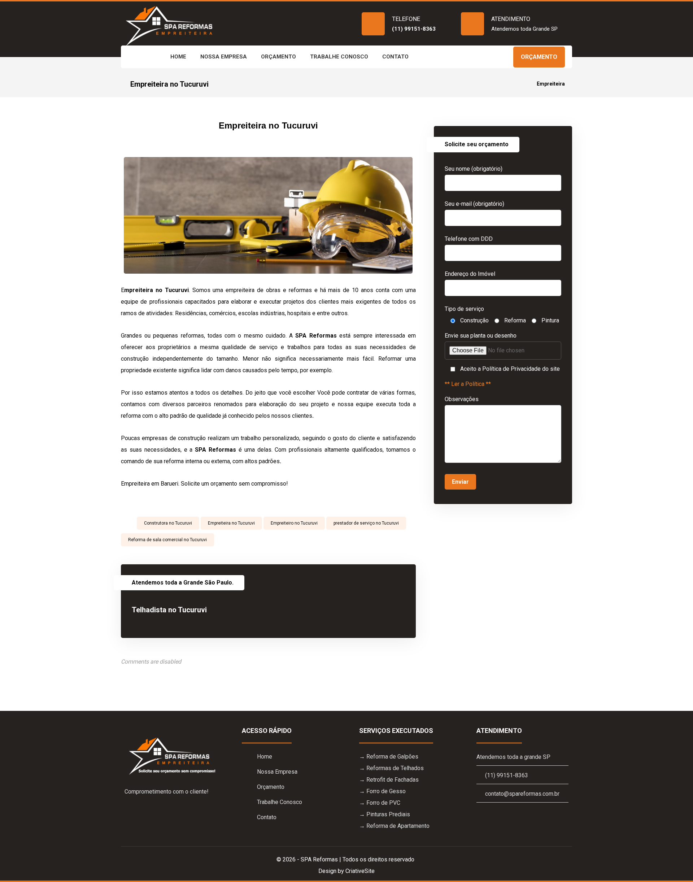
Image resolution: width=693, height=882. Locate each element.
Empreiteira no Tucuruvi (231, 523)
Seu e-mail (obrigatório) (474, 203)
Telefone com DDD (469, 238)
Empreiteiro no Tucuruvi (294, 523)
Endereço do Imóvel (470, 273)
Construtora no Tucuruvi (168, 523)
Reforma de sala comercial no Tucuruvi (167, 539)
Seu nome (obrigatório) (473, 168)
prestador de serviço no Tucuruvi (366, 523)
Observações (462, 399)
